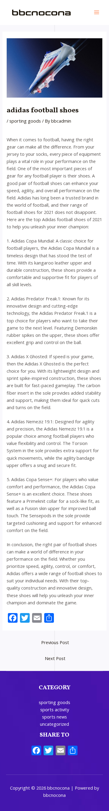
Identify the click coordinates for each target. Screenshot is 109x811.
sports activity (54, 709)
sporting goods (25, 121)
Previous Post (55, 642)
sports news (54, 717)
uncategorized (54, 724)
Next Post (55, 658)
